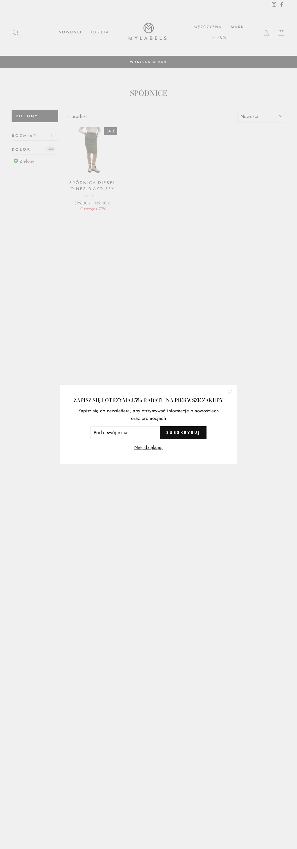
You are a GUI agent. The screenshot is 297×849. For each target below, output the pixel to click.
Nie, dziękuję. (148, 447)
